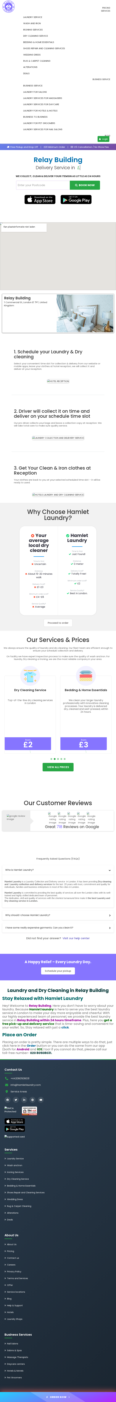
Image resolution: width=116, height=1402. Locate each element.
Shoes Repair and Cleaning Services (44, 48)
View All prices (58, 767)
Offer (10, 1285)
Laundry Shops (14, 1319)
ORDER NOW (58, 1397)
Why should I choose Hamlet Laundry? (27, 915)
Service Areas (19, 1091)
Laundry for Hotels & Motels (40, 110)
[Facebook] (8, 1100)
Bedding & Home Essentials (38, 42)
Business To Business (35, 116)
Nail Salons (12, 1343)
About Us (11, 1244)
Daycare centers (16, 1364)
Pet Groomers (14, 1377)
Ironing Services (33, 29)
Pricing (106, 7)
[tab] (58, 870)
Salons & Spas (14, 1350)
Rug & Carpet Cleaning (36, 60)
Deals (26, 73)
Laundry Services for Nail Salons (42, 129)
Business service (101, 79)
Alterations (30, 67)
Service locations (16, 1291)
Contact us (13, 1257)
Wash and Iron (32, 23)
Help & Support (15, 1305)
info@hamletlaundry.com (26, 1085)
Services (105, 11)
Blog (107, 135)
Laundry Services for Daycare (41, 104)
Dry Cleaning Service (35, 35)
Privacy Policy (14, 1271)
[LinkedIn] (24, 1100)
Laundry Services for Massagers (42, 98)
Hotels (10, 1312)
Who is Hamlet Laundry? (19, 870)
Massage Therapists (17, 1357)
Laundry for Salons (35, 91)
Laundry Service (32, 17)
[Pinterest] (32, 1100)
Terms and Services (17, 1278)
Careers (11, 1264)
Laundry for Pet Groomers (39, 123)
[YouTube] (41, 1100)
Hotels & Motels (15, 1370)
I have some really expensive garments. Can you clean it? (39, 927)
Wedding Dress (32, 54)
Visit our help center (76, 938)
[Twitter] (16, 1100)
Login (105, 139)
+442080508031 (20, 1078)
